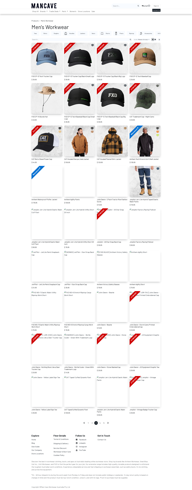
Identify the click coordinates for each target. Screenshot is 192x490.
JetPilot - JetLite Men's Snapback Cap (46, 284)
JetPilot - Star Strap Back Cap (75, 284)
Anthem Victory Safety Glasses (108, 284)
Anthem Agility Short (137, 284)
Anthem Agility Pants (72, 199)
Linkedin (82, 443)
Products (35, 21)
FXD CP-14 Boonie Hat (40, 117)
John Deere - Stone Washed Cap (108, 367)
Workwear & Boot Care (62, 452)
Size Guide (36, 446)
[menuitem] (35, 11)
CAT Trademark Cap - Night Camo (142, 117)
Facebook (82, 439)
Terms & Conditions (61, 439)
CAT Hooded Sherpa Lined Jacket (76, 159)
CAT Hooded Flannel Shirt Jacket (109, 159)
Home (34, 439)
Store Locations (38, 453)
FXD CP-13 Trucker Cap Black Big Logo (111, 76)
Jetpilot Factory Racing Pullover (142, 242)
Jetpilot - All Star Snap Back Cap (109, 242)
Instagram (83, 446)
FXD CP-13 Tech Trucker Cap (42, 76)
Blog (33, 443)
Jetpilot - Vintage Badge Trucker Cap (143, 410)
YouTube (82, 450)
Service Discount (60, 448)
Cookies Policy (59, 455)
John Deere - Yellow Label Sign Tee (44, 410)
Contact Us (156, 10)
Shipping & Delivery (61, 443)
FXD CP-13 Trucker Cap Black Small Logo (79, 76)
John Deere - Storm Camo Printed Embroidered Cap (142, 326)
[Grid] (153, 39)
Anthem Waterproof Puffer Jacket (44, 199)
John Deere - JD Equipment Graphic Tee (144, 367)
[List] (155, 39)
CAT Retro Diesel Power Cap (42, 159)
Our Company (37, 450)
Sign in (156, 6)
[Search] (138, 5)
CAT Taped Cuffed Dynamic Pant (76, 410)
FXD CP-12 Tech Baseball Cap (140, 76)
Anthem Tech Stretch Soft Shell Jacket (144, 159)
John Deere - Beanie (104, 325)
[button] (141, 39)
